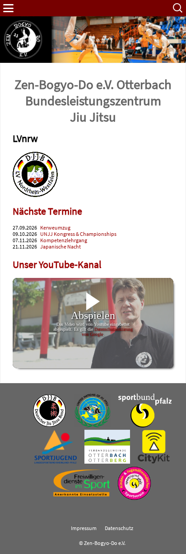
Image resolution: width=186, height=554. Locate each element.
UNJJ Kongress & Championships (78, 234)
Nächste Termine (47, 211)
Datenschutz (119, 528)
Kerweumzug (55, 228)
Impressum (84, 528)
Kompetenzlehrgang (63, 240)
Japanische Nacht (60, 247)
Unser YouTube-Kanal (57, 264)
